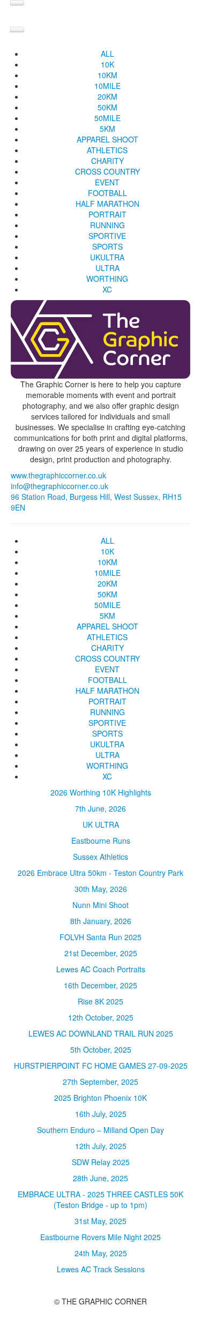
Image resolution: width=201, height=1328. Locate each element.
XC (107, 289)
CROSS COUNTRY (107, 171)
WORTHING (107, 278)
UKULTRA (107, 257)
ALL (107, 53)
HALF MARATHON (107, 203)
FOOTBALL (107, 192)
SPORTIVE (107, 235)
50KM (107, 107)
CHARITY (107, 160)
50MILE (107, 117)
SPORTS (107, 246)
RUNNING (107, 225)
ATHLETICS (107, 150)
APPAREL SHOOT (107, 139)
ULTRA (107, 267)
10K (107, 64)
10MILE (107, 85)
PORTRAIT (107, 214)
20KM (107, 96)
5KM (107, 128)
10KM (107, 75)
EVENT (107, 182)
